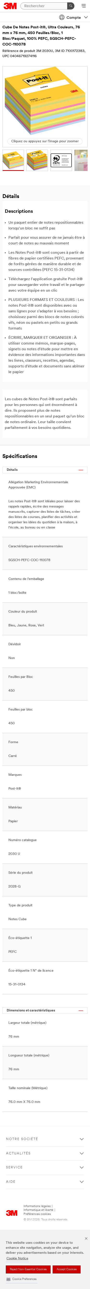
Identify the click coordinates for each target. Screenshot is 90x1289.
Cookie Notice (17, 1258)
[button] (21, 1279)
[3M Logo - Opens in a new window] (10, 6)
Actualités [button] (18, 1153)
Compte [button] (74, 18)
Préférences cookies (37, 1214)
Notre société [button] (22, 1139)
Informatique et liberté (38, 1210)
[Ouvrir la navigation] (84, 6)
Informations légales (37, 1206)
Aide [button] (11, 1182)
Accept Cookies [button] (67, 1269)
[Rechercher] (70, 6)
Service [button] (14, 1167)
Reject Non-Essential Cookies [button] (28, 1269)
